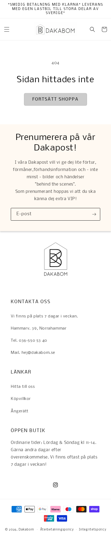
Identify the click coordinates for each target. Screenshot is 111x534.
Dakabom (26, 529)
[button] (7, 29)
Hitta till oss (23, 387)
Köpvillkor (21, 399)
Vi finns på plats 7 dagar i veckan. (44, 316)
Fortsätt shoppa (55, 99)
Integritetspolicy (92, 529)
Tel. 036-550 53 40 (29, 340)
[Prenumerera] (94, 214)
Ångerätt (20, 411)
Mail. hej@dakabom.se (33, 353)
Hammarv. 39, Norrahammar (38, 328)
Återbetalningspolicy (57, 529)
